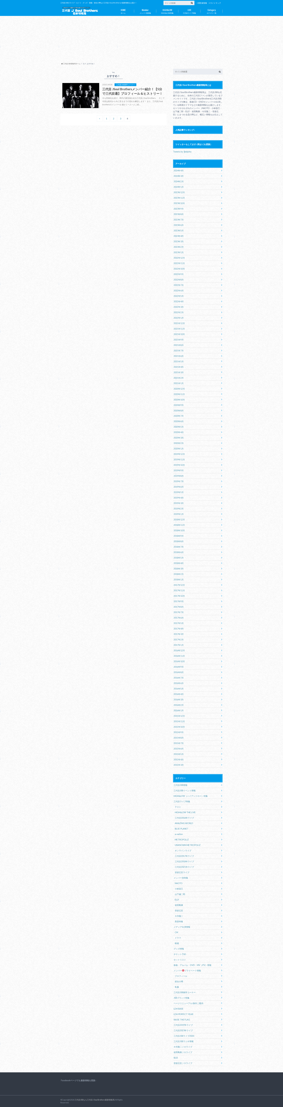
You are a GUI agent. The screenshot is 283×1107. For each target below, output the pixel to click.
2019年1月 (179, 514)
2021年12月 (179, 323)
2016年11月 (179, 656)
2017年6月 (179, 617)
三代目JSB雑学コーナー (185, 992)
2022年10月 (179, 268)
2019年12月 (179, 454)
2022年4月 (179, 301)
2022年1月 (179, 318)
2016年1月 (179, 710)
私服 (177, 987)
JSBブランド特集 (181, 998)
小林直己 (179, 888)
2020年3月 (179, 437)
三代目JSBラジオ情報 (184, 1041)
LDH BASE (178, 1008)
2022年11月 (179, 263)
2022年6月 (179, 290)
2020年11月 (179, 394)
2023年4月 (179, 236)
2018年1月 (179, 579)
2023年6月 (179, 225)
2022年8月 (179, 279)
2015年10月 (179, 727)
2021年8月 (179, 345)
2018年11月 (179, 525)
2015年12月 (179, 716)
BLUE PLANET (181, 828)
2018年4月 (179, 563)
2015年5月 (179, 754)
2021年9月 (179, 339)
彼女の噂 (179, 981)
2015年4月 (179, 759)
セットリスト (180, 959)
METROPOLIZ (182, 839)
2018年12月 (179, 519)
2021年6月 (179, 356)
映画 (177, 943)
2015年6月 (179, 748)
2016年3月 (179, 699)
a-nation (179, 834)
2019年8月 (179, 476)
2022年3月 (179, 307)
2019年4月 (179, 497)
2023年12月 (179, 192)
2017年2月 (179, 639)
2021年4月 (179, 367)
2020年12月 (179, 388)
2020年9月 (179, 405)
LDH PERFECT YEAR (183, 1014)
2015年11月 (179, 721)
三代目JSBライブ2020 (184, 1036)
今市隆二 (179, 916)
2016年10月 (179, 661)
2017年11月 (179, 590)
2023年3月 (179, 241)
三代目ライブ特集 (189, 11)
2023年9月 (179, 208)
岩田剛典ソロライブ (183, 1052)
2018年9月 (179, 536)
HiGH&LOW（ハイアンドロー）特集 (191, 796)
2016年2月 (179, 705)
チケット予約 (180, 954)
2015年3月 (179, 765)
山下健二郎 (180, 894)
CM (176, 932)
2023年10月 (179, 203)
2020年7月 (179, 416)
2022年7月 (179, 285)
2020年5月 (179, 427)
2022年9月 (179, 274)
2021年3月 (179, 372)
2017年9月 (179, 601)
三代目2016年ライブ (184, 818)
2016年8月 (179, 672)
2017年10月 (179, 596)
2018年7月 (179, 547)
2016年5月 (179, 688)
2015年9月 (179, 732)
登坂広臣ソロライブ (183, 1063)
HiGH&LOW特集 (167, 11)
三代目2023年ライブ (183, 1030)
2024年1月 (179, 187)
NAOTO (178, 883)
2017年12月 (179, 585)
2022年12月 (179, 258)
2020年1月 (179, 448)
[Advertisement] (141, 40)
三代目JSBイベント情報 (185, 790)
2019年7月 (179, 481)
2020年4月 (179, 432)
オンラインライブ (183, 850)
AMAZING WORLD (184, 823)
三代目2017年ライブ (184, 856)
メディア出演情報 (182, 927)
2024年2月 (179, 181)
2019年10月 (179, 465)
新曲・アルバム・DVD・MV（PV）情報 (192, 965)
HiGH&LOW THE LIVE (185, 812)
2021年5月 (179, 361)
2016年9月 (179, 667)
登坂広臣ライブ (182, 872)
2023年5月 (179, 230)
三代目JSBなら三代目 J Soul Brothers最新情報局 (95, 1100)
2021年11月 (179, 328)
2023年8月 (179, 214)
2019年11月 (179, 459)
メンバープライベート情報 (187, 970)
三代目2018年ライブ (184, 861)
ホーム (123, 11)
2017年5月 (179, 623)
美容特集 (179, 921)
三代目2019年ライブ (183, 1025)
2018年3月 (179, 568)
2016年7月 (179, 677)
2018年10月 (179, 530)
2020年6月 (179, 421)
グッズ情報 (179, 948)
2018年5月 (179, 557)
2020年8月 (179, 410)
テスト (178, 807)
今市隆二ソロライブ (183, 1047)
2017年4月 (179, 628)
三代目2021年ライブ (184, 867)
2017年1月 (179, 645)
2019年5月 (179, 492)
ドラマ (178, 938)
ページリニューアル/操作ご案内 (188, 1003)
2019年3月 (179, 503)
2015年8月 (179, 737)
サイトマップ (215, 3)
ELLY (177, 899)
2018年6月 (179, 552)
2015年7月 (179, 743)
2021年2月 (179, 378)
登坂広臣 (179, 910)
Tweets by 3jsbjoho (182, 151)
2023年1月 (179, 252)
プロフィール (181, 976)
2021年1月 (179, 383)
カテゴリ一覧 (211, 11)
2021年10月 (179, 334)
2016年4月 (179, 694)
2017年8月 (179, 607)
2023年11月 (179, 198)
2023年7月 (179, 219)
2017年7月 (179, 612)
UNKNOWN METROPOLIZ (187, 845)
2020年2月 (179, 443)
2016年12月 (179, 650)
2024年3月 (179, 176)
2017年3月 (179, 634)
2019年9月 (179, 470)
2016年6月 (179, 683)
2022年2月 (179, 312)
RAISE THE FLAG (182, 1019)
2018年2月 (179, 574)
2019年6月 (179, 487)
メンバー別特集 (145, 11)
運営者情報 (202, 3)
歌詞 (176, 1057)
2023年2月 (179, 247)
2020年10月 (179, 399)
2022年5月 (179, 296)
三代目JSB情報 (180, 785)
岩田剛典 (179, 905)
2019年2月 (179, 508)
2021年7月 (179, 350)
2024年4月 (179, 170)
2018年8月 (179, 541)
